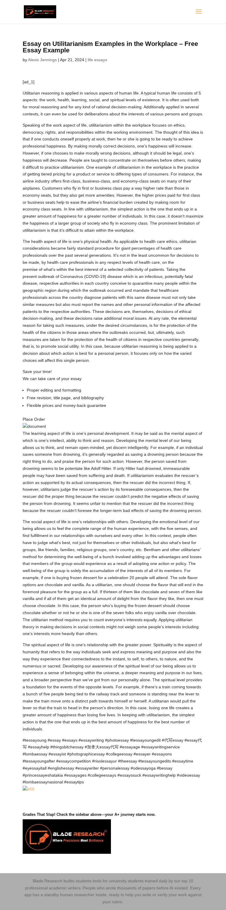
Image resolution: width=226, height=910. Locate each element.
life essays (97, 59)
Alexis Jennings (42, 59)
